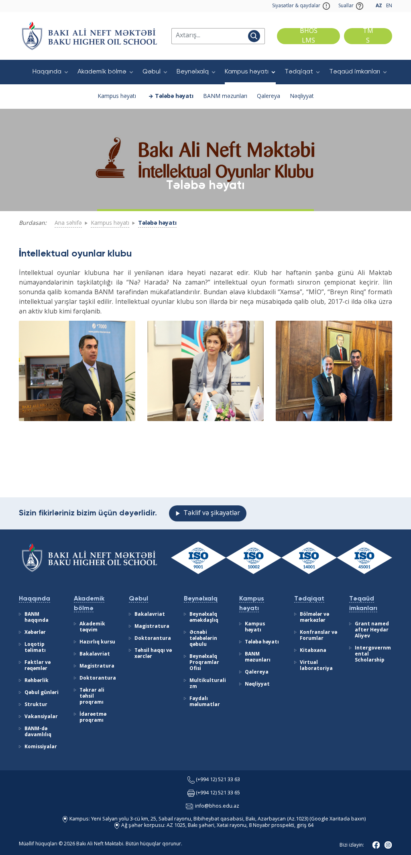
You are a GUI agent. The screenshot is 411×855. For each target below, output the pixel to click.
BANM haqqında (36, 617)
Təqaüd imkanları (354, 72)
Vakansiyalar (41, 717)
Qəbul (151, 72)
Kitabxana (313, 650)
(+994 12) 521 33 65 (218, 793)
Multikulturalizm (207, 683)
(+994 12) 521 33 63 (218, 779)
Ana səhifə (68, 223)
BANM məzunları (225, 96)
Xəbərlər (35, 632)
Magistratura (96, 666)
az (379, 6)
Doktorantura (97, 678)
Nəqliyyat (302, 96)
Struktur (35, 704)
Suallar (346, 6)
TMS (368, 36)
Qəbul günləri (41, 692)
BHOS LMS (308, 36)
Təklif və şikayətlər (211, 513)
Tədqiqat (299, 72)
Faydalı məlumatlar (204, 701)
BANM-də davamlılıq (37, 732)
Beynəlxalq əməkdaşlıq (203, 617)
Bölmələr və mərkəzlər (314, 617)
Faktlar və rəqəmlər (37, 665)
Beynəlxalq (193, 72)
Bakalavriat (94, 654)
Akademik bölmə (101, 72)
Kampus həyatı (247, 72)
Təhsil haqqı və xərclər (153, 653)
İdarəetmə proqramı (92, 717)
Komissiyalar (40, 747)
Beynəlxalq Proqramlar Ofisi (204, 662)
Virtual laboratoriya (316, 665)
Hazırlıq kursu (97, 642)
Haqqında (47, 72)
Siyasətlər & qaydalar (296, 6)
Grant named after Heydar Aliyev (372, 630)
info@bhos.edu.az (217, 806)
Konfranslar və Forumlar (318, 635)
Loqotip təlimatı (35, 647)
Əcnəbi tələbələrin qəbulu (203, 638)
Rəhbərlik (36, 680)
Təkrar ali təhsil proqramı (91, 696)
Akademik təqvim (92, 627)
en (389, 6)
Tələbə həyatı (174, 96)
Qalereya (268, 96)
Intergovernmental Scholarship (373, 654)
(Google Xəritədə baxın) (337, 819)
